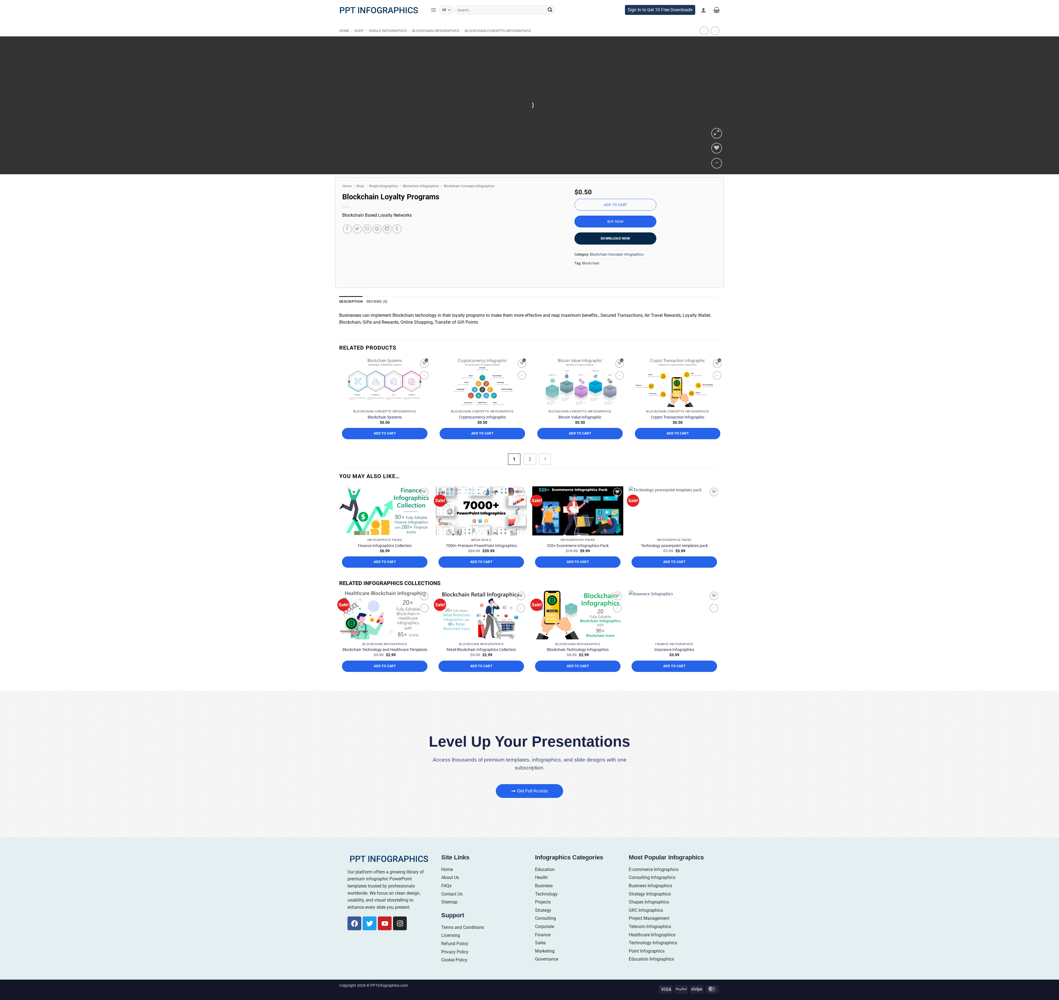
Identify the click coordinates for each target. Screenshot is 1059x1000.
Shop (359, 36)
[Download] (716, 168)
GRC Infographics (646, 916)
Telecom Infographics (650, 932)
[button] (433, 15)
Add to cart (615, 210)
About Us (450, 883)
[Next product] (704, 36)
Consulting (545, 924)
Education (545, 875)
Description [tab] (351, 307)
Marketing (545, 956)
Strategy (543, 916)
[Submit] (550, 15)
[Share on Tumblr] (397, 234)
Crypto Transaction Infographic (677, 422)
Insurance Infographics (674, 655)
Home (344, 36)
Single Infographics (388, 36)
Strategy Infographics (650, 899)
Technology (546, 899)
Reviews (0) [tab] (377, 307)
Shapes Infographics (649, 907)
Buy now (615, 227)
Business (544, 891)
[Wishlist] (716, 154)
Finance (542, 940)
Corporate (544, 932)
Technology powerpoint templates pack (674, 551)
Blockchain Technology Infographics (578, 655)
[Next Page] (545, 465)
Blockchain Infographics (435, 36)
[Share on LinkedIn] (387, 234)
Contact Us (451, 899)
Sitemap (449, 907)
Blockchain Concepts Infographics (498, 36)
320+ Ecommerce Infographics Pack (578, 551)
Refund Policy (454, 949)
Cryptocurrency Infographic (482, 422)
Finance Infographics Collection (385, 551)
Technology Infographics (653, 948)
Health (541, 883)
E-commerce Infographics (653, 875)
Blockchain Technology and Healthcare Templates (385, 655)
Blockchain (590, 269)
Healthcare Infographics (652, 940)
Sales (540, 948)
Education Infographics (651, 964)
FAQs (446, 891)
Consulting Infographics (652, 883)
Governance (546, 964)
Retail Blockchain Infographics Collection (481, 655)
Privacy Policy (455, 957)
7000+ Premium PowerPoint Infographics (481, 551)
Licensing (450, 941)
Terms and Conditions (462, 933)
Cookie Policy (454, 965)
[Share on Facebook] (347, 234)
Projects (543, 907)
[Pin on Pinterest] (377, 234)
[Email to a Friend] (367, 234)
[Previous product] (714, 36)
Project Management (649, 924)
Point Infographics (647, 956)
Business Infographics (650, 891)
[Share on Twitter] (357, 234)
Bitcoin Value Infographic (579, 422)
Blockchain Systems (385, 422)
